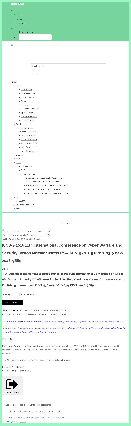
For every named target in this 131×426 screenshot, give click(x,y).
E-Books (19, 155)
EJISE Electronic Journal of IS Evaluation (43, 189)
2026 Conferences (29, 139)
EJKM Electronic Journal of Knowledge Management (49, 193)
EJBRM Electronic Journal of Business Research (47, 185)
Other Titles (26, 101)
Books (18, 86)
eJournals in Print (28, 174)
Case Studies (26, 89)
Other (18, 162)
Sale (18, 159)
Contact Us (21, 201)
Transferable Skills (29, 116)
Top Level (65, 223)
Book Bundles (27, 128)
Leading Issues (27, 97)
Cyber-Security (27, 120)
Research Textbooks (30, 109)
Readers (24, 105)
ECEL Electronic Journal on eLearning (42, 182)
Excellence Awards (29, 93)
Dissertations (26, 166)
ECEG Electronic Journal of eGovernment (44, 178)
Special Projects (28, 112)
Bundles (19, 124)
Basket (19, 20)
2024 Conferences (29, 143)
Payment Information (25, 205)
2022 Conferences (29, 151)
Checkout (20, 24)
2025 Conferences (29, 136)
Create (23, 421)
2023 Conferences (29, 147)
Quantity (6, 295)
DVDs (23, 170)
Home (18, 197)
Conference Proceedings (26, 132)
